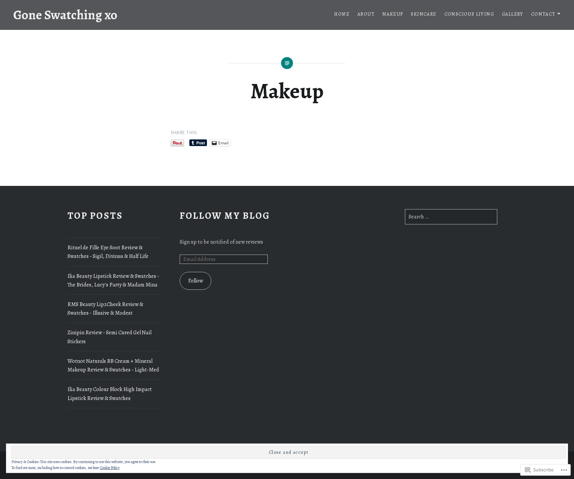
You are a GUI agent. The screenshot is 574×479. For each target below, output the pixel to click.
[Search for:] (451, 216)
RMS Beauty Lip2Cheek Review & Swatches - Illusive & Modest (105, 309)
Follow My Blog (225, 215)
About (365, 14)
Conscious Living (469, 14)
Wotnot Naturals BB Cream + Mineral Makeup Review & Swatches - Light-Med (113, 365)
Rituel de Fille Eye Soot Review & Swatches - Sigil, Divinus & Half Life (107, 252)
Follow (195, 280)
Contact (543, 14)
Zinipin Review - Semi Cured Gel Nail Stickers (109, 337)
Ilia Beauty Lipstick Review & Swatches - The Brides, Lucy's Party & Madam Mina (113, 280)
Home (341, 14)
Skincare (423, 14)
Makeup (392, 14)
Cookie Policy (110, 467)
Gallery (512, 14)
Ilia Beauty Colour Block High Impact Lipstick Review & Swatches (109, 394)
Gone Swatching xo (65, 15)
